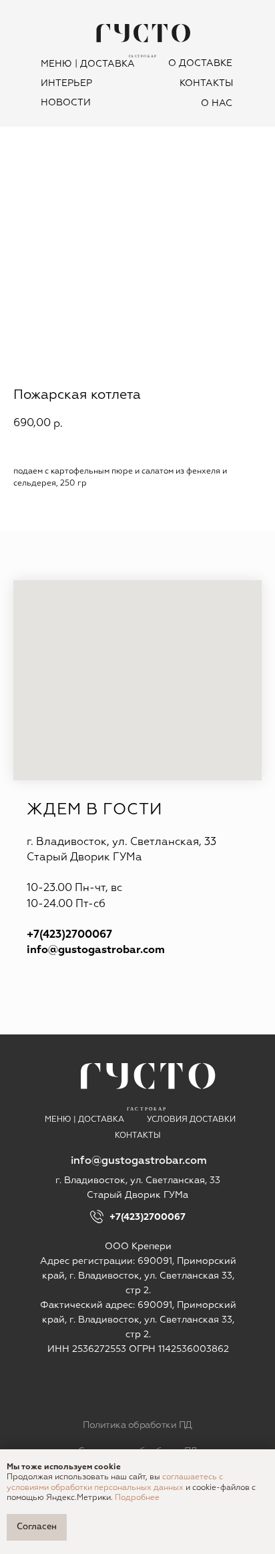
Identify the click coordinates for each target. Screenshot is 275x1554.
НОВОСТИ (66, 102)
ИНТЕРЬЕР (66, 83)
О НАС (216, 103)
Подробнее (137, 1498)
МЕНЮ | (59, 64)
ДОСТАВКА (107, 64)
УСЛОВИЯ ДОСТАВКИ (191, 1120)
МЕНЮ (58, 1120)
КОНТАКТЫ (206, 83)
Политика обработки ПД (137, 1425)
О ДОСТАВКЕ (200, 63)
